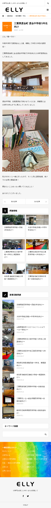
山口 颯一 (21, 30)
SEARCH (48, 3)
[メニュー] (47, 9)
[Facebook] (23, 496)
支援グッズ (30, 467)
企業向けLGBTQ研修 (9, 459)
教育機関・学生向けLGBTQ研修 (37, 459)
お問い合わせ (6, 471)
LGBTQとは (6, 455)
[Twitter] (28, 496)
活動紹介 (29, 463)
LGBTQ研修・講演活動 (34, 455)
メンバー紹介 (31, 451)
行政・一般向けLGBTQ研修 (11, 463)
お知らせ (5, 467)
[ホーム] (3, 16)
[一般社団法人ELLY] (14, 10)
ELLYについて (7, 451)
